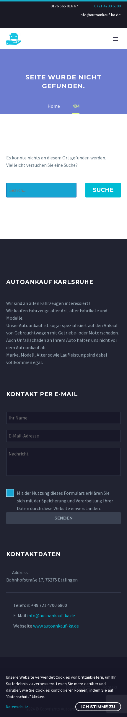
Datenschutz (17, 706)
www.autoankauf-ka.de (56, 626)
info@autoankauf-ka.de (100, 14)
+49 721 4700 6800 (49, 605)
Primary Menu (115, 39)
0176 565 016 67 (64, 6)
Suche (103, 190)
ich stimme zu (98, 706)
